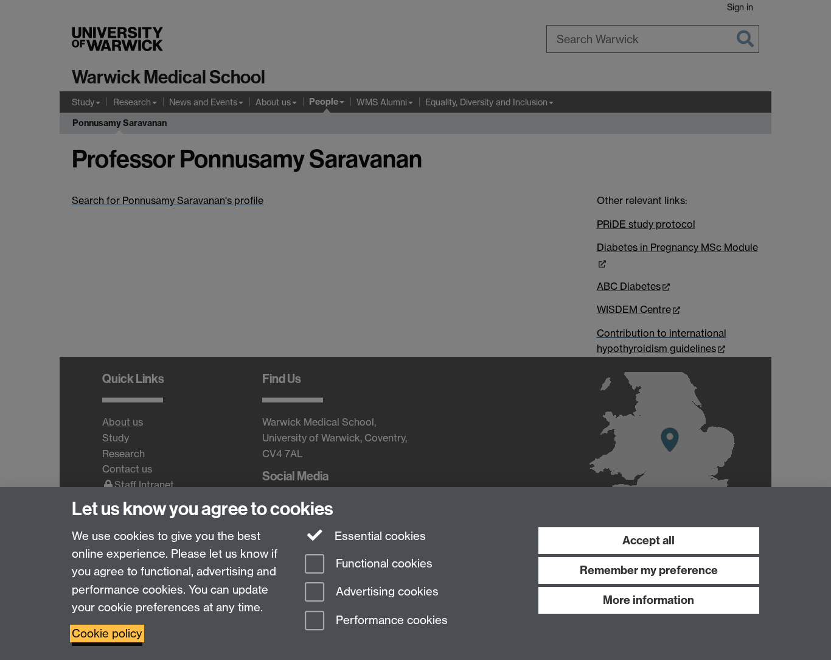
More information (648, 600)
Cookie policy (107, 634)
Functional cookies (383, 563)
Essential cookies (379, 536)
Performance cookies (390, 621)
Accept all (648, 540)
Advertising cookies (386, 592)
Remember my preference (649, 570)
